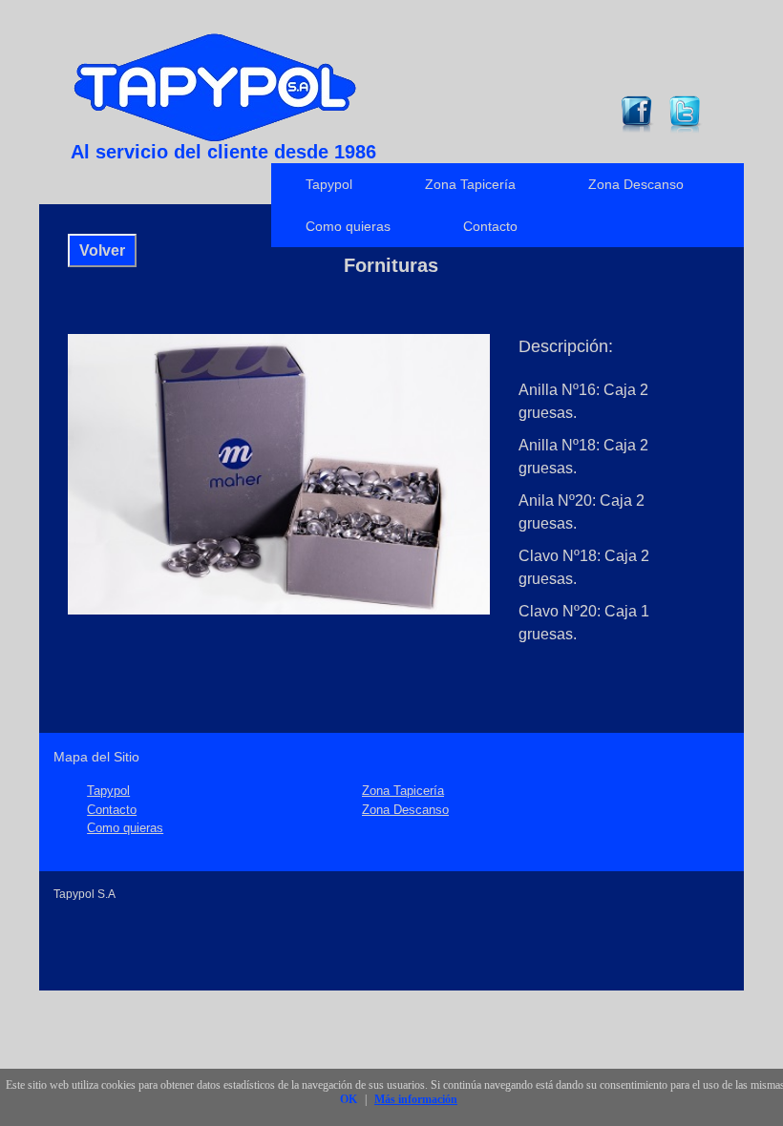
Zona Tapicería (470, 184)
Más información (415, 1099)
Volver (102, 250)
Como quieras (348, 226)
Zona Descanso (636, 184)
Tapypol (329, 184)
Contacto (490, 226)
